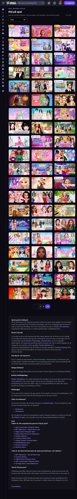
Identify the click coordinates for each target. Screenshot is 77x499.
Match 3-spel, (20, 417)
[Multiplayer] (3, 29)
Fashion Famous (61, 347)
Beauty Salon (20, 447)
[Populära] (3, 19)
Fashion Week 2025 (23, 438)
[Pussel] (3, 69)
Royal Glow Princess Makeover (27, 434)
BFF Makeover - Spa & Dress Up (27, 429)
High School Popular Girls (25, 432)
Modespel (19, 409)
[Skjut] (3, 75)
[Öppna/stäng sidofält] (3, 3)
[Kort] (3, 62)
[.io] (3, 52)
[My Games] (55, 3)
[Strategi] (3, 82)
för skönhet (64, 327)
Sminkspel (19, 411)
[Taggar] (3, 91)
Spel (10, 9)
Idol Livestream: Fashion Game (27, 427)
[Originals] (3, 26)
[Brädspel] (3, 48)
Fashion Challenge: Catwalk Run (38, 341)
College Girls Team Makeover (26, 463)
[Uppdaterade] (3, 23)
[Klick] (3, 55)
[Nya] (3, 16)
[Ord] (3, 65)
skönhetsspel (48, 403)
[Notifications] (60, 3)
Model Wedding (17, 379)
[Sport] (3, 79)
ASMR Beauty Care (22, 443)
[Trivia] (3, 86)
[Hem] (3, 9)
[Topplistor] (3, 33)
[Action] (3, 38)
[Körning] (3, 58)
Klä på (23, 9)
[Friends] (49, 3)
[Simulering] (3, 72)
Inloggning (69, 3)
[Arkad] (3, 41)
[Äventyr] (3, 45)
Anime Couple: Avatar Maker (26, 440)
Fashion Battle (44, 345)
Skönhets (16, 9)
